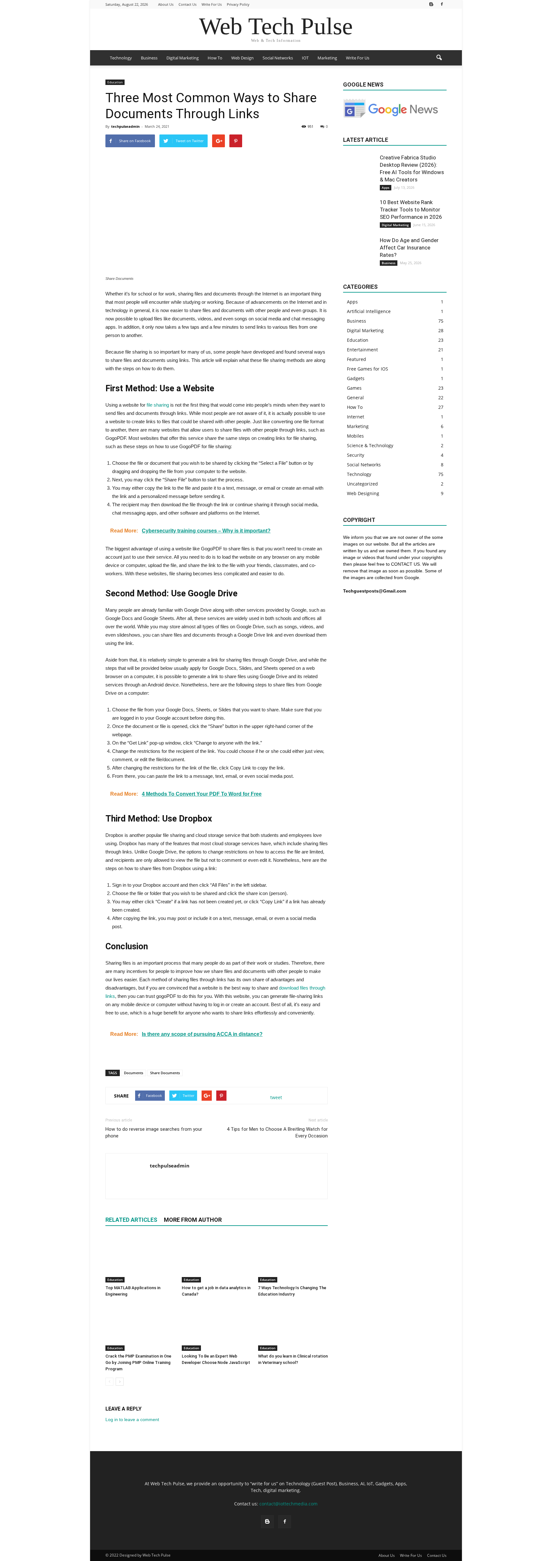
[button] (439, 57)
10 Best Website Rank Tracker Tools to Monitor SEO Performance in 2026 (411, 209)
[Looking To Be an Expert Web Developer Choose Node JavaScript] (216, 1327)
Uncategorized (362, 484)
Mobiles (355, 436)
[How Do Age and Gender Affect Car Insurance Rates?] (359, 253)
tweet (276, 1097)
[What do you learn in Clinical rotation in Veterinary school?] (293, 1327)
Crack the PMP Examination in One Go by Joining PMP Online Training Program (138, 1362)
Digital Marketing (182, 58)
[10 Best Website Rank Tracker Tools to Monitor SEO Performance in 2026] (359, 215)
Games (354, 388)
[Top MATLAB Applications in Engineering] (140, 1258)
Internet (355, 417)
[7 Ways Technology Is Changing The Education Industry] (293, 1258)
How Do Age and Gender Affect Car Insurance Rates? (409, 247)
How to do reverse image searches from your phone (153, 1132)
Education (115, 82)
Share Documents (165, 1072)
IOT (305, 58)
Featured (356, 359)
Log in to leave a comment (132, 1419)
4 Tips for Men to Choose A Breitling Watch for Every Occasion (277, 1132)
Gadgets (355, 378)
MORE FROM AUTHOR (193, 1219)
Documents (133, 1072)
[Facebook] (442, 4)
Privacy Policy (238, 4)
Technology (121, 58)
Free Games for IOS (367, 369)
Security (355, 455)
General (355, 397)
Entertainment (362, 350)
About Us (165, 4)
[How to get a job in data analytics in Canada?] (216, 1258)
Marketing (327, 58)
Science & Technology (370, 445)
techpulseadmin (125, 126)
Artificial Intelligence (369, 311)
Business (149, 58)
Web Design (242, 58)
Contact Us (187, 4)
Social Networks (278, 58)
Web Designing (363, 493)
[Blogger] (431, 4)
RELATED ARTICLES (131, 1219)
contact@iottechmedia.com (288, 1504)
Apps (385, 187)
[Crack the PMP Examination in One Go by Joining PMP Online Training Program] (140, 1327)
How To (215, 58)
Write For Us (212, 4)
